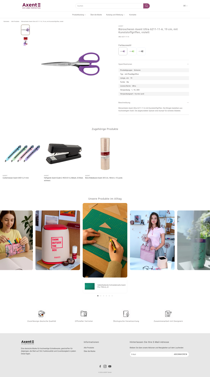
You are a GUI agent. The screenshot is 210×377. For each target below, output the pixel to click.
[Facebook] (100, 366)
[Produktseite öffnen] (22, 154)
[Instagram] (105, 366)
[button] (113, 5)
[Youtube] (109, 366)
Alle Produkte (15, 21)
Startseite (6, 21)
